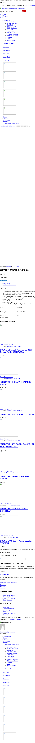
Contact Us (6, 121)
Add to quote (3, 280)
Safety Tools (10, 29)
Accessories (9, 473)
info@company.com (29, 5)
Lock (8, 38)
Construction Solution (9, 595)
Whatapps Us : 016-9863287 (11, 123)
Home (5, 117)
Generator (12, 126)
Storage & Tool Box (12, 34)
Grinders (8, 537)
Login (1, 623)
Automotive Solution (9, 598)
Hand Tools (10, 25)
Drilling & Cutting (12, 28)
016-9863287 (4, 574)
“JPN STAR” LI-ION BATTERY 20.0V (17, 414)
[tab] (19, 283)
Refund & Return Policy (9, 613)
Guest (7, 632)
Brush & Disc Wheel (12, 23)
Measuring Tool (11, 32)
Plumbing (9, 37)
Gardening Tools (11, 26)
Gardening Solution (8, 597)
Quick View (3, 344)
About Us (6, 118)
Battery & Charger (11, 410)
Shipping (5, 611)
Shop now (6, 47)
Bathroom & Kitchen (12, 35)
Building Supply (11, 40)
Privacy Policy (7, 610)
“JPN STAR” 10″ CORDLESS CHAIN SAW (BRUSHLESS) (17, 445)
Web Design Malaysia (15, 619)
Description (6, 283)
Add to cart (10, 344)
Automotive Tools (11, 22)
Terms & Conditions (8, 608)
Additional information (9, 285)
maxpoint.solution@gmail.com (8, 582)
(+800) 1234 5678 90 (16, 5)
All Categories (7, 20)
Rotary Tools (9, 346)
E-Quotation (6, 120)
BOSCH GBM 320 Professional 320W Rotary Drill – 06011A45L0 (16, 351)
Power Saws (9, 440)
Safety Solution (7, 600)
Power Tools (10, 31)
